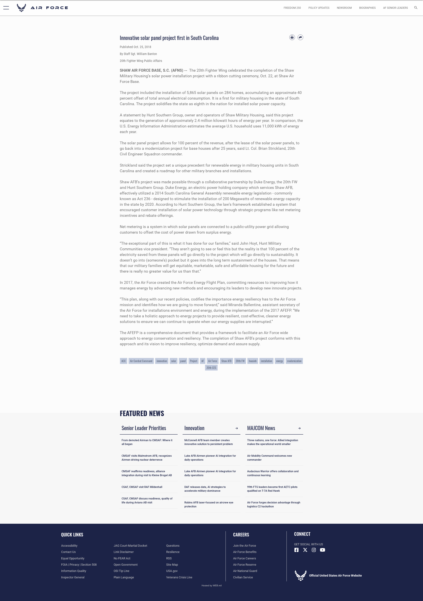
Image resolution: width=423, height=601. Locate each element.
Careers (241, 534)
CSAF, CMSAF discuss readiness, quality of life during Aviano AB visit (147, 500)
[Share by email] (300, 37)
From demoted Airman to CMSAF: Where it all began (147, 442)
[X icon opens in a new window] (305, 550)
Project (193, 361)
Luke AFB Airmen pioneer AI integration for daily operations (210, 457)
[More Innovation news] (236, 428)
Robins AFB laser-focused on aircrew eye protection (208, 504)
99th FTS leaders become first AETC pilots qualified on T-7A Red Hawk (272, 489)
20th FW (240, 361)
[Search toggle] (416, 8)
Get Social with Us (308, 544)
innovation (162, 361)
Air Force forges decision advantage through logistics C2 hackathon (273, 504)
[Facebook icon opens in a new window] (296, 550)
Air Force (212, 361)
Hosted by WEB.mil (212, 585)
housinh (253, 361)
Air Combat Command (141, 361)
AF (202, 361)
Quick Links (72, 534)
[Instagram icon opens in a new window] (313, 550)
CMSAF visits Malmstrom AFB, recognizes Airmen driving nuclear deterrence (147, 457)
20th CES (211, 368)
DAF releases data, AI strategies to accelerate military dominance (205, 489)
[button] (5, 8)
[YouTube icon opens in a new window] (322, 550)
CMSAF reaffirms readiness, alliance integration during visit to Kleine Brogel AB (147, 473)
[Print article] (292, 37)
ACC (123, 361)
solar (173, 361)
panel (183, 361)
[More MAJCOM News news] (299, 428)
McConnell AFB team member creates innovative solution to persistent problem (208, 442)
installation (266, 361)
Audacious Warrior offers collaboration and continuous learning (273, 473)
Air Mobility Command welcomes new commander (269, 457)
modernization (294, 361)
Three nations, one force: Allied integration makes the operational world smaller (272, 442)
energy (279, 361)
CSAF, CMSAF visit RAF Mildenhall (142, 487)
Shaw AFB (226, 361)
